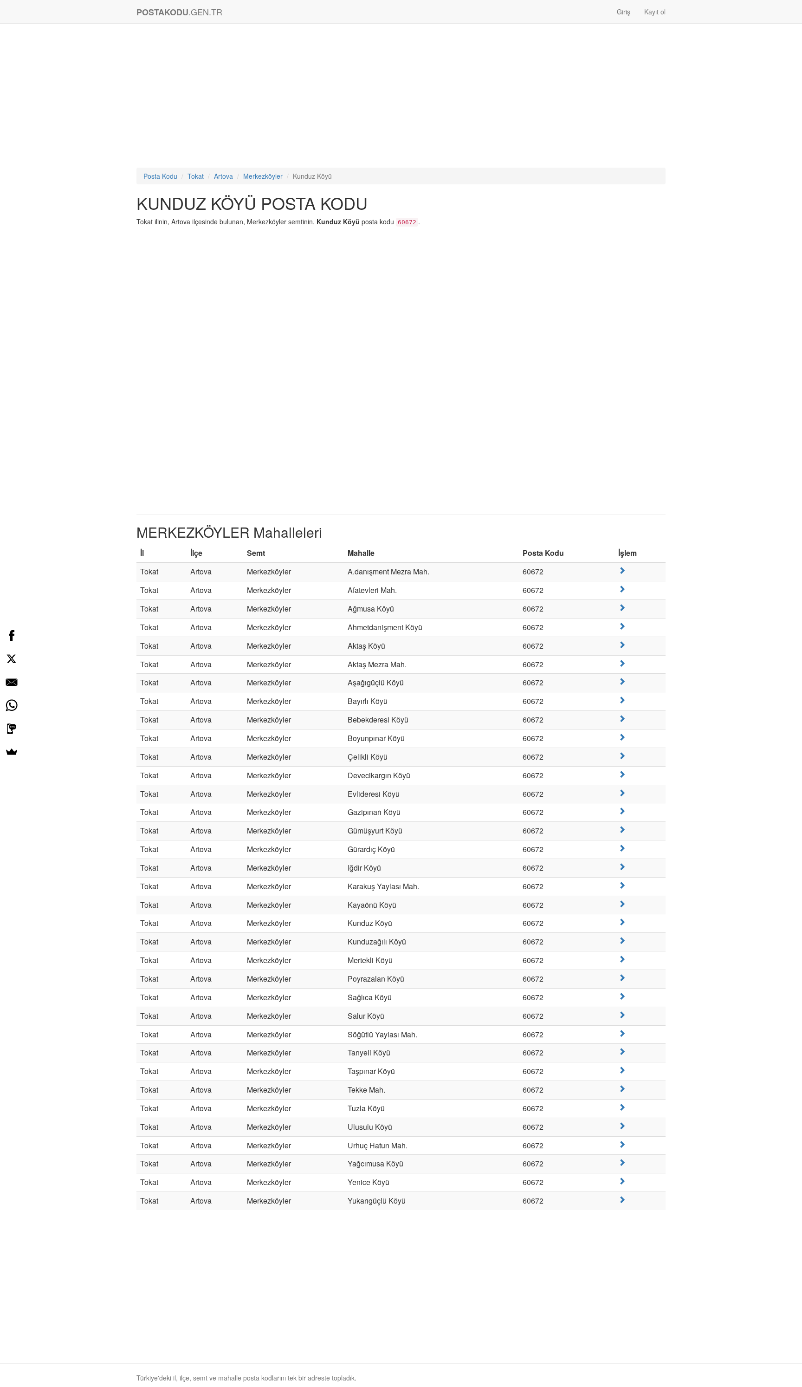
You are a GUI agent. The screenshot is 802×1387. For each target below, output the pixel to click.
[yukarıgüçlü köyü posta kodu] (622, 1199)
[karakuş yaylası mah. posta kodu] (622, 885)
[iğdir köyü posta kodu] (622, 866)
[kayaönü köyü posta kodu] (622, 904)
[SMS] (11, 728)
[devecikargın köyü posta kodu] (622, 774)
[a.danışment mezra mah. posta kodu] (622, 570)
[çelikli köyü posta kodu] (622, 755)
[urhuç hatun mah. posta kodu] (622, 1144)
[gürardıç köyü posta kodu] (622, 848)
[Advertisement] (401, 98)
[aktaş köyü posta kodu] (622, 644)
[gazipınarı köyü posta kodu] (622, 811)
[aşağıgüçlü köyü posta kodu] (622, 681)
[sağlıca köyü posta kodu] (622, 996)
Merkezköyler (263, 176)
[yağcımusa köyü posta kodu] (622, 1162)
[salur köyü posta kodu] (622, 1014)
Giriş (623, 11)
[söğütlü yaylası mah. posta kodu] (622, 1033)
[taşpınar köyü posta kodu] (622, 1070)
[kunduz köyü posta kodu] (622, 922)
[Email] (11, 682)
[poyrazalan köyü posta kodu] (622, 977)
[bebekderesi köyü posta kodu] (622, 718)
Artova (223, 176)
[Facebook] (11, 635)
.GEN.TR (179, 12)
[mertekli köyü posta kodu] (622, 959)
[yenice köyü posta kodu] (622, 1181)
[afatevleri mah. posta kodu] (622, 589)
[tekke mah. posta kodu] (622, 1088)
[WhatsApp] (11, 705)
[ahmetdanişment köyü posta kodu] (622, 626)
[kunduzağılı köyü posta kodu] (622, 940)
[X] (11, 659)
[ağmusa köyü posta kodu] (622, 607)
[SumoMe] (11, 751)
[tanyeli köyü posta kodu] (622, 1051)
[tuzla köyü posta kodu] (622, 1107)
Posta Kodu (160, 176)
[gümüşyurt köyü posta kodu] (622, 829)
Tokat (196, 176)
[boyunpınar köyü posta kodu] (622, 737)
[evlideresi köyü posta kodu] (622, 793)
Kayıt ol (655, 11)
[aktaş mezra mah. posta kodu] (622, 663)
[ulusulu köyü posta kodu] (622, 1125)
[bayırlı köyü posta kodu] (622, 700)
